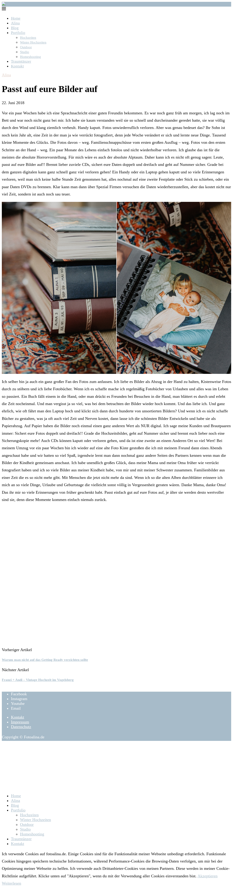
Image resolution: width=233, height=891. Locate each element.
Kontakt (17, 66)
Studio (24, 52)
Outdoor (26, 47)
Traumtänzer (21, 61)
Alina (15, 23)
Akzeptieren (208, 876)
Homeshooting (30, 57)
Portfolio (18, 33)
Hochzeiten (28, 37)
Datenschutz (21, 726)
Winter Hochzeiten (33, 42)
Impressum (20, 722)
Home (15, 18)
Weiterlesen (11, 883)
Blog (15, 28)
